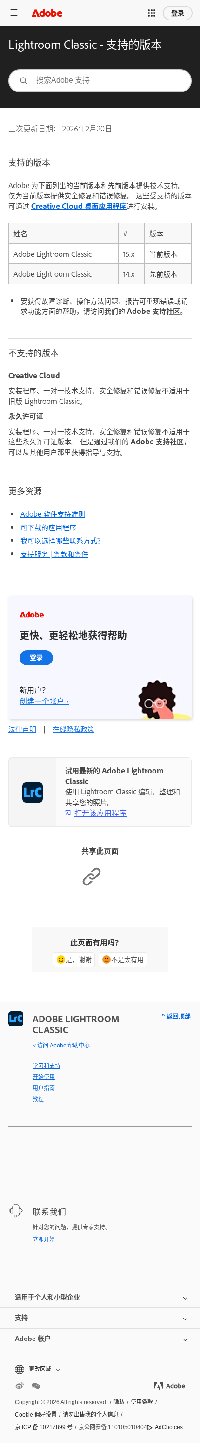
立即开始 (44, 1239)
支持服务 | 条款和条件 (54, 553)
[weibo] (19, 1386)
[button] (151, 13)
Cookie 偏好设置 (36, 1414)
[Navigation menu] (14, 13)
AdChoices (169, 1427)
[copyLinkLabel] (91, 883)
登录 (177, 13)
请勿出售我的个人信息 (91, 1414)
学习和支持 (46, 1065)
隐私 (119, 1402)
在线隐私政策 (73, 728)
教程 (38, 1099)
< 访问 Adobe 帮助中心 (61, 1045)
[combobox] (100, 80)
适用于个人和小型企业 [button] (47, 1297)
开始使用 (44, 1076)
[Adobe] (47, 13)
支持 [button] (21, 1317)
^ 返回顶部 (176, 1015)
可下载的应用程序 (48, 527)
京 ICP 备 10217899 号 (44, 1427)
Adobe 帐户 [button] (33, 1338)
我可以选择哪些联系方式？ (62, 540)
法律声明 (22, 728)
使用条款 (142, 1402)
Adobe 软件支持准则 (52, 513)
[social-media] (35, 1386)
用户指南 (44, 1088)
